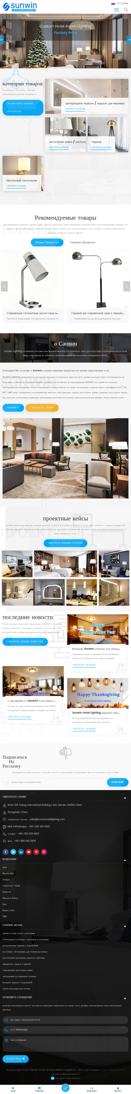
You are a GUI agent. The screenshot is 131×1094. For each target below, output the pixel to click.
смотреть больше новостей (25, 641)
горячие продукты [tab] (83, 242)
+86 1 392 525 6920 (39, 826)
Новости (7, 892)
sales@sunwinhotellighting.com (47, 819)
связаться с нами (42, 407)
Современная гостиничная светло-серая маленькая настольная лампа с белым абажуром (33, 313)
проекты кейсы (10, 898)
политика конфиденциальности (65, 1074)
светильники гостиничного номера (19, 976)
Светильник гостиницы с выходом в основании (26, 939)
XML (5, 916)
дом (5, 867)
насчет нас (8, 873)
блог (5, 904)
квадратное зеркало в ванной (17, 964)
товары (6, 879)
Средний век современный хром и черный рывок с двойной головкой (97, 313)
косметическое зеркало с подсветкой (20, 945)
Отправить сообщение (65, 1088)
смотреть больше (84, 665)
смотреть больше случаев (65, 543)
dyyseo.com (116, 1070)
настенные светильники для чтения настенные (25, 952)
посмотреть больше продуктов (20, 107)
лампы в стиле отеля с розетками (19, 933)
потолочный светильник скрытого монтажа (24, 958)
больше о (13, 407)
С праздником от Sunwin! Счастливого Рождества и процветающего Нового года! (32, 701)
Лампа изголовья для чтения (16, 989)
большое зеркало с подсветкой (17, 982)
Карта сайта (9, 910)
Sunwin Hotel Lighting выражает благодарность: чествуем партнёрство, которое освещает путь (96, 713)
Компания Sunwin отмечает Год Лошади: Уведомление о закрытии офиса (96, 649)
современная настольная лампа (18, 970)
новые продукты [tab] (47, 242)
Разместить (13, 1058)
